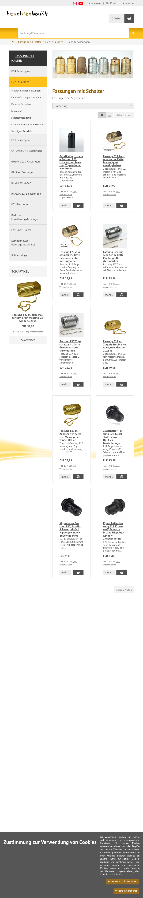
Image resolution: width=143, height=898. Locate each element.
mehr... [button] (65, 205)
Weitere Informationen (126, 890)
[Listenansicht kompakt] (109, 115)
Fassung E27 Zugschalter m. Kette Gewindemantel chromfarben (70, 346)
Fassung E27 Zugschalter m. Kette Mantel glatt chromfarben (114, 256)
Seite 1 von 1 (124, 115)
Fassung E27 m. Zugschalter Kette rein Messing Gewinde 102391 (70, 435)
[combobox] (93, 106)
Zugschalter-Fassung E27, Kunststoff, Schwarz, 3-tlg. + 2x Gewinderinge (113, 437)
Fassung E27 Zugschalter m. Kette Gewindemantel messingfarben (70, 256)
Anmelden (129, 3)
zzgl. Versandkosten (34, 331)
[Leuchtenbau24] (28, 13)
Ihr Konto (111, 3)
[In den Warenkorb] (78, 205)
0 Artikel (116, 18)
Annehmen (130, 881)
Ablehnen (114, 881)
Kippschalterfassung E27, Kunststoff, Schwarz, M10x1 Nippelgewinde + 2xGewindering (113, 530)
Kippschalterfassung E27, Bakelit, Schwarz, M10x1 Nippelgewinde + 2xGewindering (70, 529)
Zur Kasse (95, 3)
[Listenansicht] (102, 115)
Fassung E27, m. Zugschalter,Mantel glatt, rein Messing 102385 (115, 346)
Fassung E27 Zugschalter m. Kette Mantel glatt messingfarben (114, 160)
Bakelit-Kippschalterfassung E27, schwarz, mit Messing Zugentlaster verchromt (71, 162)
